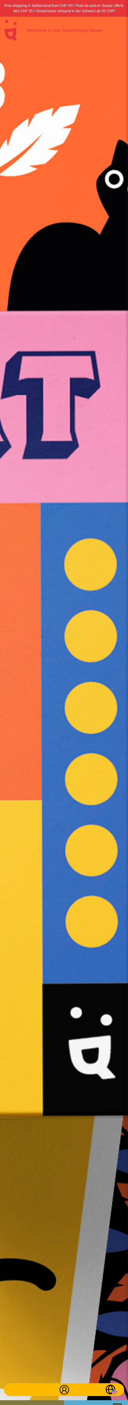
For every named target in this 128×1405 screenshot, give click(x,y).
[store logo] (10, 30)
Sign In (64, 1390)
